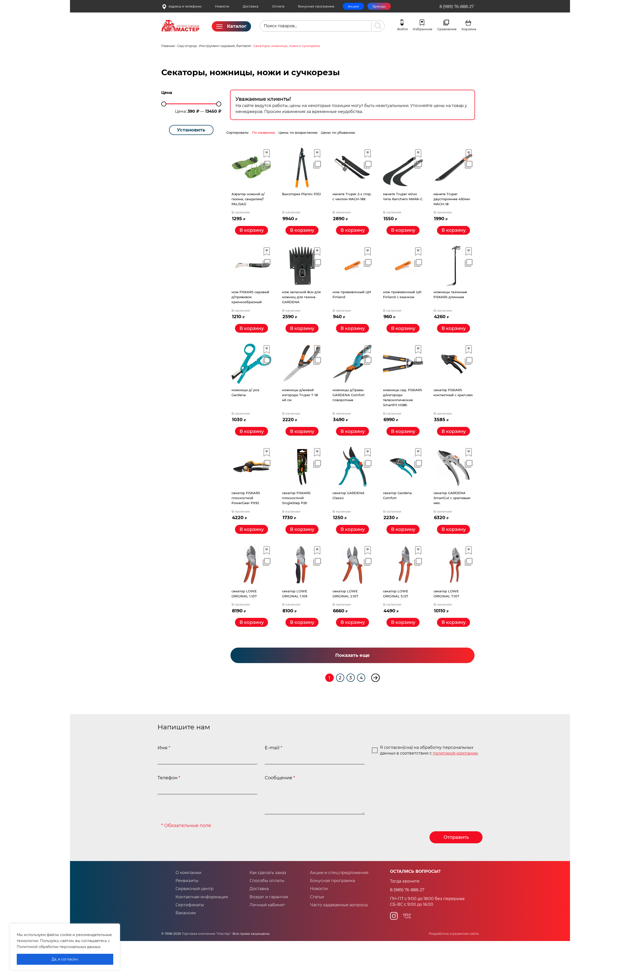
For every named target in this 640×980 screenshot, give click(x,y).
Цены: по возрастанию (298, 132)
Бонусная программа (316, 6)
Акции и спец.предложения (339, 872)
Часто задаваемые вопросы (339, 905)
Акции (353, 6)
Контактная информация (202, 897)
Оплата (278, 6)
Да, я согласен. (65, 959)
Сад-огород (186, 46)
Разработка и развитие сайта (454, 934)
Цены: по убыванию (338, 132)
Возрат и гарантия (269, 897)
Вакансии (186, 913)
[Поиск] (376, 25)
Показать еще (352, 655)
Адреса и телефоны (185, 6)
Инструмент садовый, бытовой (225, 46)
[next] (375, 678)
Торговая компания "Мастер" (206, 934)
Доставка (250, 6)
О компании (188, 872)
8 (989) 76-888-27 (457, 6)
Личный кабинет (267, 905)
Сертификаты (190, 905)
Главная (168, 46)
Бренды (379, 6)
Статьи (317, 897)
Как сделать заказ (268, 872)
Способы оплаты (267, 880)
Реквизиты (187, 880)
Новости (222, 6)
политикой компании (455, 753)
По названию (263, 132)
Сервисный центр (195, 888)
